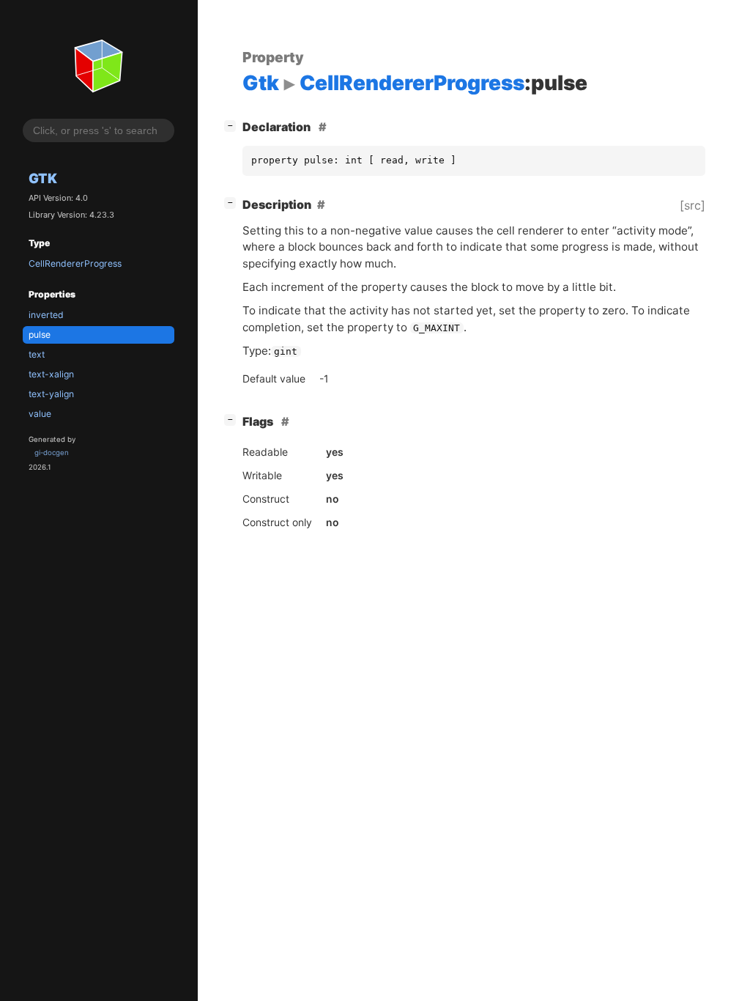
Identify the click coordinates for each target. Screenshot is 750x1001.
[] (233, 124)
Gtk (43, 178)
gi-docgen (51, 452)
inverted (46, 314)
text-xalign (51, 374)
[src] (692, 205)
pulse (40, 334)
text (37, 354)
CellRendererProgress (75, 263)
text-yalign (51, 393)
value (40, 413)
